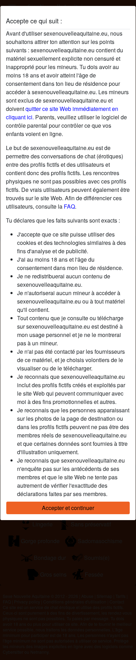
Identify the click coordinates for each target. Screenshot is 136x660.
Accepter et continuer (68, 508)
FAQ (69, 206)
